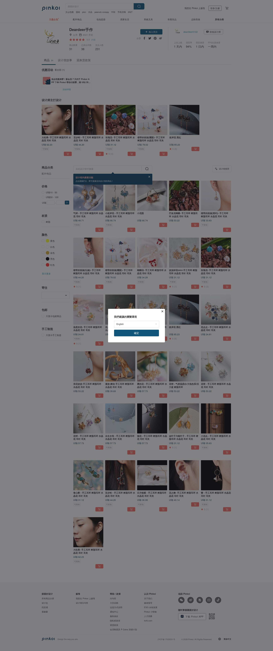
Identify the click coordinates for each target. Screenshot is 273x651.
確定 (136, 333)
